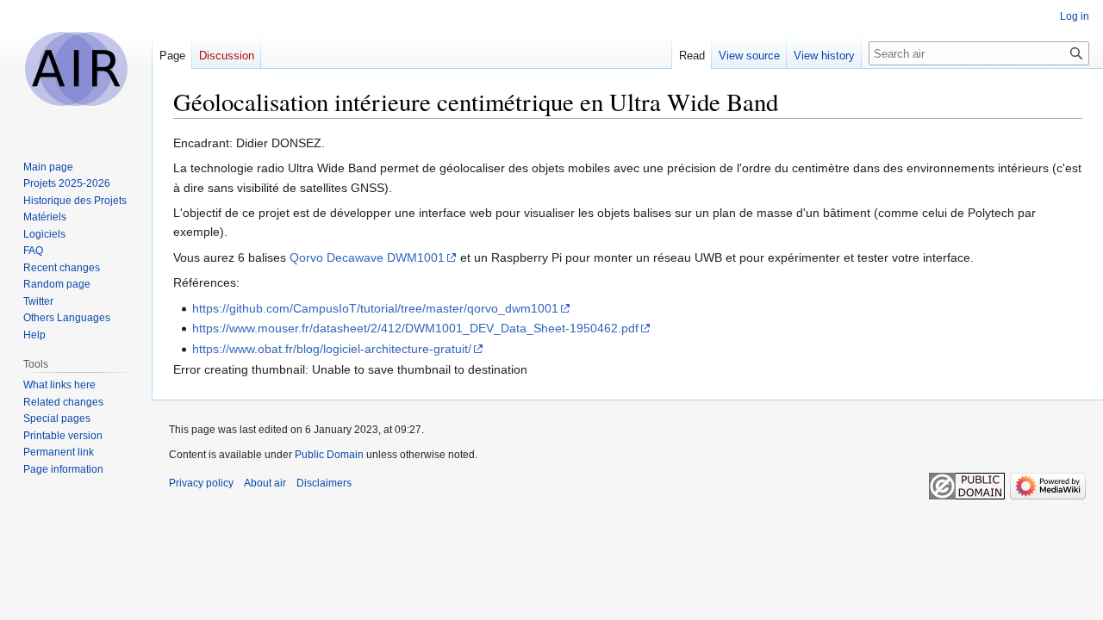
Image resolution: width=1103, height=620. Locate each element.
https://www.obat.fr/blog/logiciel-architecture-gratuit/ (331, 349)
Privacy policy (201, 483)
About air (265, 483)
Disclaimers (324, 483)
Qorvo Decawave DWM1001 (367, 257)
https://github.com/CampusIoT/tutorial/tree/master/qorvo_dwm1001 (375, 308)
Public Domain (329, 455)
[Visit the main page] (76, 69)
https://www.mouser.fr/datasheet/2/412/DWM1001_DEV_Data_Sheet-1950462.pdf (415, 328)
